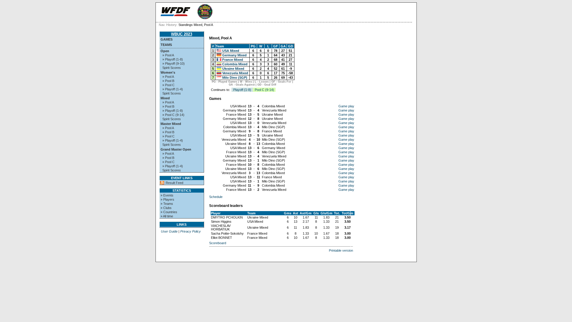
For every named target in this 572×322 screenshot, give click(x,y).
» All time (167, 216)
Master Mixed (171, 124)
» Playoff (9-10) (173, 63)
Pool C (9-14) (264, 90)
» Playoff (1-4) (172, 89)
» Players (167, 199)
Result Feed (174, 183)
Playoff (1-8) (242, 90)
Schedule (216, 197)
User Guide (169, 231)
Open (165, 51)
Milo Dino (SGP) (234, 77)
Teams (166, 45)
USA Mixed (230, 50)
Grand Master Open (176, 149)
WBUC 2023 (181, 34)
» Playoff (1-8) (172, 59)
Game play (346, 106)
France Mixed (232, 59)
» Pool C (168, 85)
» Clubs (166, 208)
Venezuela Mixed (235, 73)
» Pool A (168, 55)
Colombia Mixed (235, 64)
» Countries (169, 212)
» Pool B (168, 81)
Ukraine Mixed (233, 68)
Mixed (165, 98)
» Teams (167, 203)
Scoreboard (217, 243)
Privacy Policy (190, 231)
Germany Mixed (234, 55)
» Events (167, 195)
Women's (168, 72)
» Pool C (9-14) (173, 115)
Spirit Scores (171, 67)
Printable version (341, 250)
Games (166, 39)
